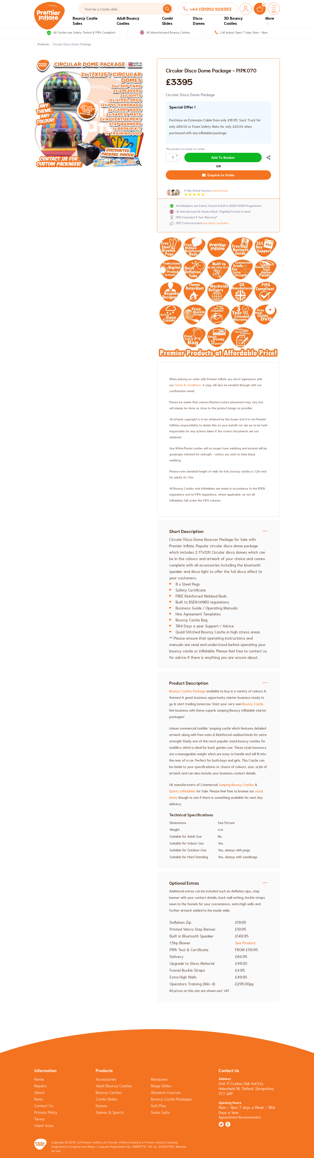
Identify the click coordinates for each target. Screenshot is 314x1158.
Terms (39, 1118)
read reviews (220, 190)
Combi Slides (167, 20)
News (38, 1098)
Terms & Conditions (188, 385)
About (39, 1092)
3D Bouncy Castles (233, 20)
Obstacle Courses (166, 1092)
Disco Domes (199, 20)
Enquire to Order (221, 174)
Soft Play (158, 1105)
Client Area (43, 1125)
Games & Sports (110, 1112)
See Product (245, 942)
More (269, 18)
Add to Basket (223, 157)
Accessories (106, 1078)
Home (39, 1078)
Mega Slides (161, 1085)
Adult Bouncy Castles (128, 20)
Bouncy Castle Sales (85, 20)
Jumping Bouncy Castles (236, 784)
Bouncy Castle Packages (171, 1098)
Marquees (159, 1078)
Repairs (40, 1085)
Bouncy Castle (252, 703)
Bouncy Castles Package (187, 691)
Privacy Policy (45, 1112)
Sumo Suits (160, 1112)
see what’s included (215, 223)
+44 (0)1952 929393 (210, 9)
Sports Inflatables (182, 791)
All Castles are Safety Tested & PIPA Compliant (84, 32)
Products (43, 44)
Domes (101, 1105)
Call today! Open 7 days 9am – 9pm (243, 32)
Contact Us (43, 1105)
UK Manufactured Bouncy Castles (167, 32)
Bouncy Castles (109, 1092)
